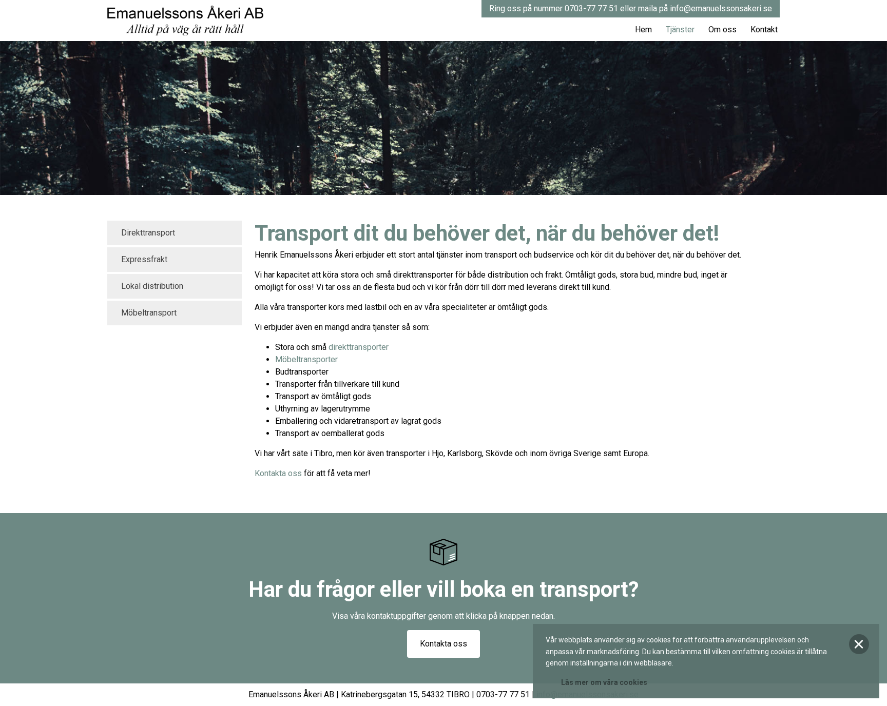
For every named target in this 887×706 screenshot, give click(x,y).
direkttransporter (359, 347)
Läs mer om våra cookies (604, 682)
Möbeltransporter (306, 359)
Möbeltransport (149, 313)
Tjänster (680, 29)
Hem (643, 29)
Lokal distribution (152, 286)
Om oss (722, 29)
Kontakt (764, 29)
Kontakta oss (278, 473)
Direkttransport (148, 233)
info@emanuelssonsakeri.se (721, 8)
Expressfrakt (144, 259)
